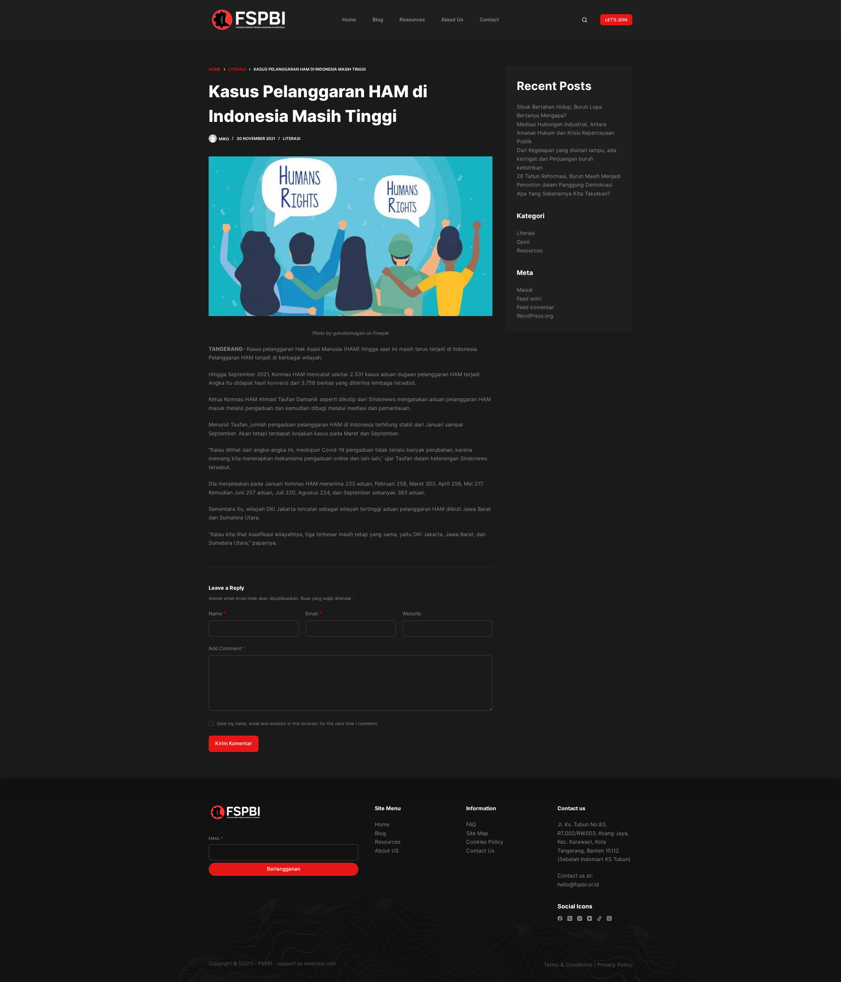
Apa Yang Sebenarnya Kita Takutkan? (563, 193)
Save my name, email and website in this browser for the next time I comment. (297, 723)
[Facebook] (559, 918)
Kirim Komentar (233, 743)
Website (411, 613)
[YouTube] (589, 918)
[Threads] (609, 918)
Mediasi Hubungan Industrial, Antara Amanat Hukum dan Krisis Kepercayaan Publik (565, 133)
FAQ (471, 824)
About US (387, 850)
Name (217, 613)
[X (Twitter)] (569, 918)
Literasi (291, 138)
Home (349, 19)
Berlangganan (283, 869)
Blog (378, 19)
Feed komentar (535, 307)
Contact (489, 19)
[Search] (584, 19)
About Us (452, 19)
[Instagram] (579, 918)
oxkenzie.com (320, 963)
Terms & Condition (567, 964)
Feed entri (529, 298)
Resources (412, 19)
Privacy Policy (614, 964)
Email (314, 613)
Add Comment (227, 648)
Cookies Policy (484, 841)
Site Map (477, 833)
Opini (523, 241)
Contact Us (480, 850)
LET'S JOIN (616, 19)
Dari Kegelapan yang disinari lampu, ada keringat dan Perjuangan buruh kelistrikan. (566, 159)
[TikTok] (599, 918)
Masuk (525, 289)
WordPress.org (535, 315)
